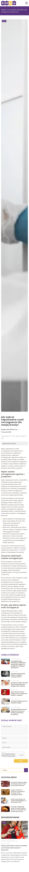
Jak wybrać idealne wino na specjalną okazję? (19, 702)
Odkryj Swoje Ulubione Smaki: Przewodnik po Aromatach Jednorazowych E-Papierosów (14, 848)
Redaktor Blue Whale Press (9, 429)
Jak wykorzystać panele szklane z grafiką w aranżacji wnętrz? (18, 675)
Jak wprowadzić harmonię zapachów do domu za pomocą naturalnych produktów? (19, 712)
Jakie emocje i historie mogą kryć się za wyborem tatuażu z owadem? (19, 693)
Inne (4, 21)
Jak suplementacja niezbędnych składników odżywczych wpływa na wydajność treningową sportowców (18, 664)
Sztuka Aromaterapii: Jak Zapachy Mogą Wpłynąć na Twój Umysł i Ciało (18, 800)
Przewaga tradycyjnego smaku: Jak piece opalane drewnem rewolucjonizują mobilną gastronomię (18, 809)
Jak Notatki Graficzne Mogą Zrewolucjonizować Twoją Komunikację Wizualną (19, 784)
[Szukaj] (26, 770)
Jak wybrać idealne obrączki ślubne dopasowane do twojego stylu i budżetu (19, 684)
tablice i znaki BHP (19, 550)
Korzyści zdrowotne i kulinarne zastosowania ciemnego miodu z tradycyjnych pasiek (18, 792)
